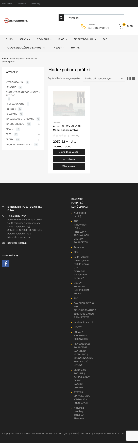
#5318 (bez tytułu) (80, 214)
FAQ (105, 39)
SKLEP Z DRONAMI (84, 39)
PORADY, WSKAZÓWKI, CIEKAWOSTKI (25, 47)
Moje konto (7, 4)
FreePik (74, 433)
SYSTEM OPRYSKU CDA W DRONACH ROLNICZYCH (82, 397)
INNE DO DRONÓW (15, 124)
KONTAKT (76, 47)
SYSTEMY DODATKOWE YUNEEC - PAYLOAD (23, 94)
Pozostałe (11, 109)
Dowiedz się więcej (69, 152)
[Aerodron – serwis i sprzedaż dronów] (15, 21)
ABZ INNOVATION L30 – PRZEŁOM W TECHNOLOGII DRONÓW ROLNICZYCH (81, 232)
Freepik (97, 433)
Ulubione (22, 4)
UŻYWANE (11, 87)
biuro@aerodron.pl (17, 242)
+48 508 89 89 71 (96, 28)
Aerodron (79, 247)
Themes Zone (50, 433)
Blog (76, 252)
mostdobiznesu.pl (83, 322)
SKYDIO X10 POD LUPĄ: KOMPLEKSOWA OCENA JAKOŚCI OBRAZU (82, 378)
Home (5, 58)
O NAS (9, 39)
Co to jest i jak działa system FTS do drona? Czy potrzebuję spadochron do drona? (81, 268)
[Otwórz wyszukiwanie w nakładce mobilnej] (92, 18)
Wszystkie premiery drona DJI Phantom (79, 413)
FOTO (8, 134)
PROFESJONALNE (15, 104)
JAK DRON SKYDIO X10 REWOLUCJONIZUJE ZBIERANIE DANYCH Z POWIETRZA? (85, 310)
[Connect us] (5, 264)
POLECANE (11, 114)
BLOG (61, 39)
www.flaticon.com (115, 433)
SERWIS (23, 39)
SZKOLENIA (43, 39)
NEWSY (58, 47)
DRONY (9, 139)
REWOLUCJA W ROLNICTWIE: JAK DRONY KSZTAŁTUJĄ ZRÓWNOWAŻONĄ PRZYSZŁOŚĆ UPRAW (83, 354)
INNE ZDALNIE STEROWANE (20, 119)
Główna (56, 122)
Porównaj (35, 4)
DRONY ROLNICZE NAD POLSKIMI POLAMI (82, 288)
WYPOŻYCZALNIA (15, 82)
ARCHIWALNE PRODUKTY (19, 144)
